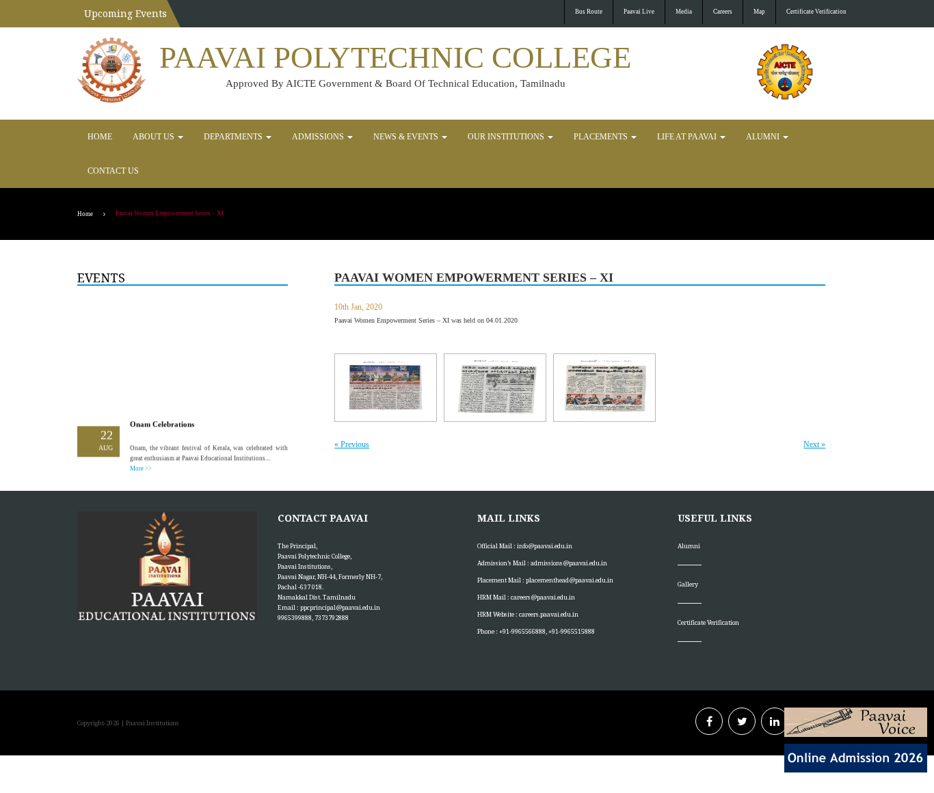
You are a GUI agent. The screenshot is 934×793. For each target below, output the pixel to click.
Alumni (659, 136)
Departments (211, 136)
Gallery (688, 550)
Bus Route (588, 11)
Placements (520, 136)
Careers (722, 11)
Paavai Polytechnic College (395, 57)
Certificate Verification (816, 11)
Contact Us (720, 136)
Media (684, 11)
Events (101, 243)
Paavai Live (639, 11)
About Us (144, 136)
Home (97, 136)
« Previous (351, 410)
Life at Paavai (594, 136)
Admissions (283, 136)
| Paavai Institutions (149, 688)
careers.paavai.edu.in (548, 580)
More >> (141, 431)
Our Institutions (440, 136)
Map (759, 11)
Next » (814, 410)
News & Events (356, 136)
